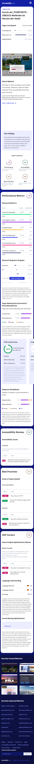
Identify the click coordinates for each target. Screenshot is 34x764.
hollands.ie (4, 727)
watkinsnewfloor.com (25, 723)
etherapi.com (5, 723)
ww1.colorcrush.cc (24, 736)
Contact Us (18, 742)
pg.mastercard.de (6, 714)
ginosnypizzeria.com (7, 710)
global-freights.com (7, 719)
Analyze (27, 754)
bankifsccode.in (24, 706)
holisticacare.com (24, 719)
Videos (3, 742)
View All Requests (17, 278)
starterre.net (5, 736)
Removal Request (23, 745)
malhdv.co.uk (23, 714)
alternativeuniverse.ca (26, 731)
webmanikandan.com (25, 727)
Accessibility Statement (8, 745)
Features (10, 742)
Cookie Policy (16, 747)
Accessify (8, 3)
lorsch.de (6, 9)
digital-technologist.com (9, 706)
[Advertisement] (17, 47)
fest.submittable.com (25, 710)
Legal (25, 742)
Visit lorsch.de (8, 103)
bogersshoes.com (6, 731)
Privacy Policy (5, 747)
